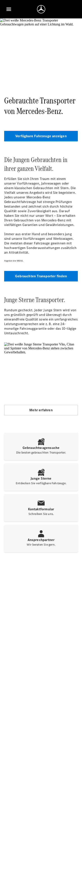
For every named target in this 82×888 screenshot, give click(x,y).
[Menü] (8, 9)
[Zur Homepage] (41, 9)
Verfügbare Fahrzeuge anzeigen (41, 136)
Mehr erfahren (41, 410)
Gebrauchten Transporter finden (41, 276)
